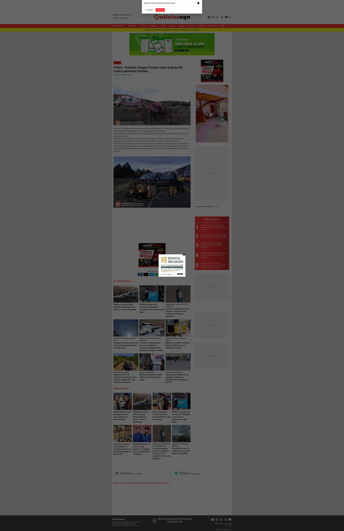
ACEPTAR (160, 10)
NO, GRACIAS (149, 10)
